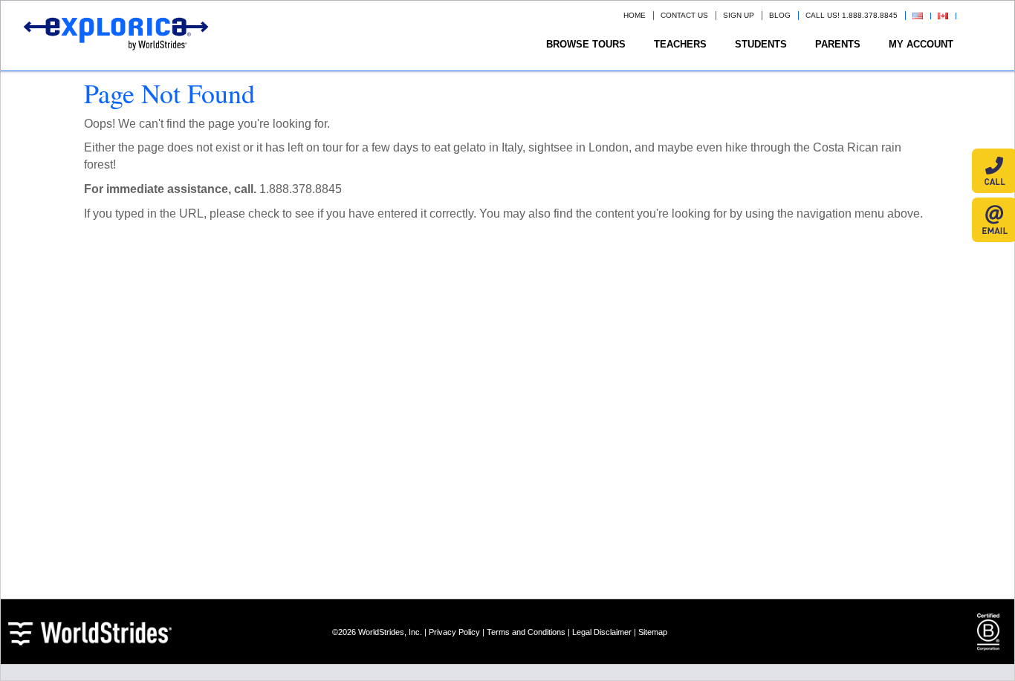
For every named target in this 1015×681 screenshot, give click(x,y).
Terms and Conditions (526, 632)
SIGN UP (738, 15)
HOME (634, 15)
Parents (837, 44)
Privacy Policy (454, 632)
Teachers (680, 44)
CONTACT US (684, 15)
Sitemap (652, 632)
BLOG (780, 15)
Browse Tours (586, 44)
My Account (921, 44)
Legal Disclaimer (602, 632)
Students (761, 44)
